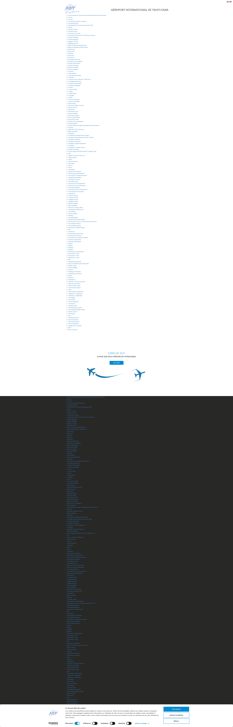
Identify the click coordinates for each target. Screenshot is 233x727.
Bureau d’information (74, 63)
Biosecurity (71, 51)
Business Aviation (73, 67)
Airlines (70, 27)
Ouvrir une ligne (72, 213)
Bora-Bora (71, 57)
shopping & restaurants (75, 273)
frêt (69, 153)
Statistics (71, 277)
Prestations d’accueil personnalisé (78, 237)
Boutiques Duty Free (74, 59)
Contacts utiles (72, 89)
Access (70, 17)
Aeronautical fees (73, 23)
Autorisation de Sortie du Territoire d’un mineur (81, 35)
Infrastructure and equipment (76, 183)
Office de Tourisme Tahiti (75, 207)
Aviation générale (73, 39)
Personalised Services (74, 223)
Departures (71, 109)
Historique (71, 163)
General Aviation (73, 161)
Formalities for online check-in (76, 147)
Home (70, 167)
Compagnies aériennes (74, 81)
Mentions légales (73, 203)
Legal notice (71, 193)
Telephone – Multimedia (75, 293)
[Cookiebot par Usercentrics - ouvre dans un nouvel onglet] (53, 723)
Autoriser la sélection (176, 715)
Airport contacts (73, 29)
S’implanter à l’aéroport (74, 261)
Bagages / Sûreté (73, 41)
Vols (69, 315)
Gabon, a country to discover (76, 155)
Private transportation (74, 239)
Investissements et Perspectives (77, 189)
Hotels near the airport (74, 171)
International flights (74, 187)
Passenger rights (73, 217)
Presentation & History (74, 235)
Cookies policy (72, 93)
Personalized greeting (74, 225)
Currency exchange (73, 99)
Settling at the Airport (74, 271)
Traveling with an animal (75, 307)
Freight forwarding (73, 149)
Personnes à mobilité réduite (76, 227)
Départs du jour (72, 107)
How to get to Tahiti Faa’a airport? (77, 175)
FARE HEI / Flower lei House (76, 129)
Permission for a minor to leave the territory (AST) (82, 221)
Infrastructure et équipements (77, 185)
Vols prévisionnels (73, 323)
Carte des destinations (74, 75)
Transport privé (72, 305)
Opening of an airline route (75, 209)
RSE (69, 259)
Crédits (70, 97)
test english (71, 297)
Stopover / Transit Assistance (76, 281)
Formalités (71, 133)
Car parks (71, 71)
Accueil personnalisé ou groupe (77, 21)
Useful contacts (72, 311)
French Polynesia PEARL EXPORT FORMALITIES (82, 151)
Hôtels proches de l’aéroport (76, 173)
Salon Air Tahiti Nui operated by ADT (78, 263)
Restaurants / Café (73, 257)
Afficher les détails (141, 723)
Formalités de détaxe (74, 139)
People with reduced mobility (76, 219)
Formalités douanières (74, 141)
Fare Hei (70, 127)
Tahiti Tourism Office (74, 283)
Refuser (176, 721)
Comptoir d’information (74, 83)
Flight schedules (73, 131)
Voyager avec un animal (74, 325)
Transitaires (71, 303)
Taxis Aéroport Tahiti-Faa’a (75, 291)
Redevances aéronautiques (76, 251)
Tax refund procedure (74, 287)
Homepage (71, 169)
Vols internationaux (73, 321)
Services (70, 269)
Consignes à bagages (74, 85)
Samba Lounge (72, 265)
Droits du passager (73, 115)
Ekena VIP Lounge (73, 119)
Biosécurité (71, 49)
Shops (70, 275)
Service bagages (73, 267)
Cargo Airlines (72, 73)
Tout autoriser (176, 709)
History (70, 165)
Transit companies (73, 301)
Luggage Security (73, 199)
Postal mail (71, 231)
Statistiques (71, 279)
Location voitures (73, 195)
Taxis (69, 289)
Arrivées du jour (72, 31)
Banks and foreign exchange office (78, 47)
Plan (69, 229)
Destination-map (73, 111)
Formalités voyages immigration (77, 143)
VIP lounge (71, 313)
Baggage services (73, 43)
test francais (71, 299)
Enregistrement (72, 123)
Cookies (70, 91)
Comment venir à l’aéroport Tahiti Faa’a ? (79, 79)
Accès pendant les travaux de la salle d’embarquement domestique (87, 15)
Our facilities (72, 211)
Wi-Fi (69, 327)
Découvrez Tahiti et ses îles (76, 105)
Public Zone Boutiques (74, 241)
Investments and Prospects (76, 191)
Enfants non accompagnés (75, 121)
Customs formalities (74, 101)
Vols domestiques (73, 317)
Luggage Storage (73, 201)
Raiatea (70, 243)
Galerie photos (72, 157)
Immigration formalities (74, 177)
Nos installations (73, 205)
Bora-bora (71, 55)
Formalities (71, 145)
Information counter (74, 179)
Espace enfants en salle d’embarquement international (83, 125)
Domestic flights (73, 113)
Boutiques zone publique (75, 61)
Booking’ (70, 53)
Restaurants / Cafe (73, 253)
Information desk (73, 181)
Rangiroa (70, 247)
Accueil (70, 19)
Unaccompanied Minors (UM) (76, 309)
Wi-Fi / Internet (72, 329)
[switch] (94, 723)
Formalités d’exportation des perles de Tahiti (80, 137)
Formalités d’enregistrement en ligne (78, 135)
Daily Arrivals (72, 103)
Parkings (70, 215)
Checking (71, 77)
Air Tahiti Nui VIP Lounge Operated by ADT (80, 25)
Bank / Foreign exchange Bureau (77, 45)
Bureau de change (73, 65)
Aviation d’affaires (73, 37)
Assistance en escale (74, 33)
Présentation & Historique (75, 233)
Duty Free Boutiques (74, 117)
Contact (70, 87)
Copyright (71, 95)
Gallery (70, 159)
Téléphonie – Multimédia (75, 295)
